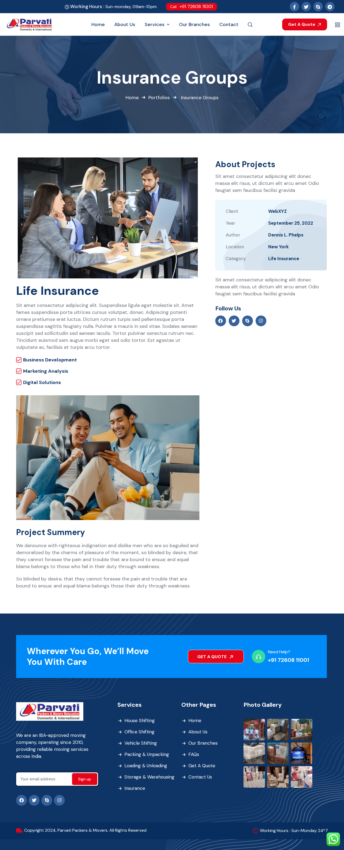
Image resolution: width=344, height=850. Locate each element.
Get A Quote (302, 24)
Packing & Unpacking (146, 754)
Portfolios (159, 97)
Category (236, 258)
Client (232, 211)
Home (132, 97)
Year (230, 223)
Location (235, 247)
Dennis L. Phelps (285, 235)
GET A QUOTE (212, 656)
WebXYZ (277, 211)
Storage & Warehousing (149, 777)
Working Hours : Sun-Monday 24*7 (294, 830)
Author (233, 235)
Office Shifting (139, 732)
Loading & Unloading (145, 766)
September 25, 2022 (290, 223)
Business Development (50, 360)
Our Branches (203, 743)
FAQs (193, 754)
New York (278, 247)
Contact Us (200, 777)
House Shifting (139, 720)
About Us (197, 732)
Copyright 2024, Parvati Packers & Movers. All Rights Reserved (85, 830)
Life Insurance (283, 258)
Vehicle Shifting (140, 743)
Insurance (134, 788)
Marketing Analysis (45, 371)
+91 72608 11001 (191, 6)
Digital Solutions (42, 382)
